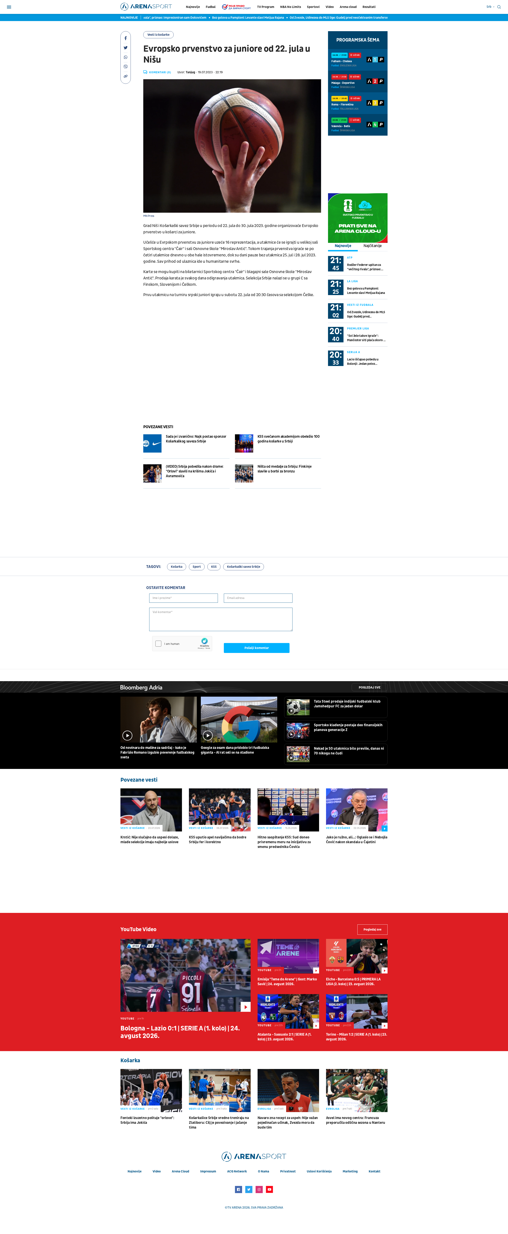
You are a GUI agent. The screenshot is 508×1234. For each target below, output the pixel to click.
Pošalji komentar (256, 648)
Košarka (176, 567)
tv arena (234, 1208)
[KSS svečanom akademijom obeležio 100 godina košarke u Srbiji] (244, 443)
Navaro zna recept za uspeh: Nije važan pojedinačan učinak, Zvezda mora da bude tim (288, 1123)
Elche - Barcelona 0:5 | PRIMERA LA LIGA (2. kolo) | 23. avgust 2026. (353, 981)
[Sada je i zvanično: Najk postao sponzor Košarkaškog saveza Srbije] (152, 443)
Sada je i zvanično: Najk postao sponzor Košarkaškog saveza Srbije (196, 439)
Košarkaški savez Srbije (243, 567)
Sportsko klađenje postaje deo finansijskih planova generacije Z (348, 727)
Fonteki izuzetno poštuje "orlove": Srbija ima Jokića (147, 1120)
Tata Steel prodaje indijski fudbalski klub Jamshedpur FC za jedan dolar (347, 704)
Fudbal (211, 7)
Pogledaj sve (369, 687)
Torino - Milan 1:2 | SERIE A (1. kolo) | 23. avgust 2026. (356, 1037)
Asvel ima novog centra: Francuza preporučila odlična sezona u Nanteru (355, 1120)
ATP (350, 257)
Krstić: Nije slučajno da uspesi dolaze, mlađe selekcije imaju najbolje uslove (149, 839)
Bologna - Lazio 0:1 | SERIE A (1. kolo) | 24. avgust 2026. (180, 1032)
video (157, 1171)
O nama (263, 1171)
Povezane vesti (158, 427)
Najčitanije (373, 245)
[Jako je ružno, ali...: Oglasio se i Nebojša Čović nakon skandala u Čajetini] (357, 809)
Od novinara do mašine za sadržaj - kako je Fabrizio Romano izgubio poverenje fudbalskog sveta (157, 752)
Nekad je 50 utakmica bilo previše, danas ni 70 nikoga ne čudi (349, 751)
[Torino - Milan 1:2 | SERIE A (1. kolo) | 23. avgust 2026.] (357, 1011)
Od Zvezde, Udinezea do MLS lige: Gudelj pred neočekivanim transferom (307, 18)
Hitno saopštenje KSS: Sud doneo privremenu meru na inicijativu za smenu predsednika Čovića (284, 842)
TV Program (265, 7)
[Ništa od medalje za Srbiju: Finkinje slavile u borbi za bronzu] (244, 473)
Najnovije (193, 7)
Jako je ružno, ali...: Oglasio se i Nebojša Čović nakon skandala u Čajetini (356, 839)
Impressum (208, 1171)
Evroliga (264, 1108)
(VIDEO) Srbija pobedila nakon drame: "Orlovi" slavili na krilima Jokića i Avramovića (194, 471)
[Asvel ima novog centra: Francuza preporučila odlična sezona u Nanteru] (357, 1090)
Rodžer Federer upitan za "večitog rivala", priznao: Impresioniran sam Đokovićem (364, 267)
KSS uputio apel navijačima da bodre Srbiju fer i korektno (217, 839)
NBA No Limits (290, 7)
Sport (197, 567)
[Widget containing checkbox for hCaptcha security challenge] (182, 643)
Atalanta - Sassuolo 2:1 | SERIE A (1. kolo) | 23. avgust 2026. (285, 1037)
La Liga (352, 281)
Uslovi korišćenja (319, 1171)
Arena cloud (348, 7)
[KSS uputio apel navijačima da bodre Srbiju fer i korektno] (219, 809)
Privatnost (288, 1171)
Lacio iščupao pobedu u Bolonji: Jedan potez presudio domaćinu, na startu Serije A (367, 361)
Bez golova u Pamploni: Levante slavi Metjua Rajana (215, 18)
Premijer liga (358, 328)
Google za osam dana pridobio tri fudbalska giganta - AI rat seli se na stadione (235, 750)
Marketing (350, 1171)
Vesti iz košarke (158, 35)
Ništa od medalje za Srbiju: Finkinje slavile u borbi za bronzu (285, 469)
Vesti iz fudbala (360, 305)
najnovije (134, 1171)
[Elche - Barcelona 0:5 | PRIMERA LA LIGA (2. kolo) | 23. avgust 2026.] (357, 956)
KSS (214, 567)
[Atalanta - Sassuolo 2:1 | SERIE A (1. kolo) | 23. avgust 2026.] (288, 1011)
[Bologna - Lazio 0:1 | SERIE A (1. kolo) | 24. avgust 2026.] (185, 975)
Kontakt (374, 1171)
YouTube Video (138, 929)
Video (330, 7)
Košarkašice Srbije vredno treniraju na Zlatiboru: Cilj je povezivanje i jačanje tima (219, 1123)
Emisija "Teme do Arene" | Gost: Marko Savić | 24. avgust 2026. (287, 981)
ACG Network (237, 1171)
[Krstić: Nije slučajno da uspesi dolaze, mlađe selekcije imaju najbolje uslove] (151, 809)
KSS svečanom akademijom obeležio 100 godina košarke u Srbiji (289, 439)
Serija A (353, 352)
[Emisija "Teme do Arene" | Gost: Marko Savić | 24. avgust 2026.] (288, 956)
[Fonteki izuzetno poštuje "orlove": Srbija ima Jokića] (151, 1090)
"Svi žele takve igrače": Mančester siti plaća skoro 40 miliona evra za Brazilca (367, 338)
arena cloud (180, 1171)
